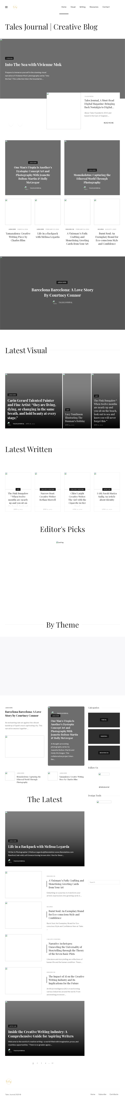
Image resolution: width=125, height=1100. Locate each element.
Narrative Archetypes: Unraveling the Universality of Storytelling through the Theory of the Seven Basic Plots (66, 948)
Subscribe (102, 1094)
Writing (82, 7)
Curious (9, 58)
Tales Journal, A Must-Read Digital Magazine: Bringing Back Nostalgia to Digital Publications (99, 104)
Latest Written (28, 449)
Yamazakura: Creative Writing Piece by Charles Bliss (18, 237)
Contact (106, 7)
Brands (101, 229)
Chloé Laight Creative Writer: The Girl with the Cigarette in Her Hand (77, 500)
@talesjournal (104, 787)
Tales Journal (35, 188)
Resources (94, 7)
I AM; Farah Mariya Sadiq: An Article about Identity (107, 496)
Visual (73, 7)
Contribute (114, 1094)
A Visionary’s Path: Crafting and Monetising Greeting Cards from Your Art (77, 238)
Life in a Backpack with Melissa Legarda (48, 235)
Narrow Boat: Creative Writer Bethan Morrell (48, 496)
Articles (106, 489)
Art (67, 410)
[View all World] (104, 720)
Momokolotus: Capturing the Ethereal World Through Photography (92, 178)
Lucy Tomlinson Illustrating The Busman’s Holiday (75, 417)
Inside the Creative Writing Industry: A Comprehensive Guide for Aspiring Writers (40, 1033)
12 (52, 1063)
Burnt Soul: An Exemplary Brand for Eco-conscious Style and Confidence (106, 238)
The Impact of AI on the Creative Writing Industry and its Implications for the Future (66, 980)
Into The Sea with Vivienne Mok (33, 64)
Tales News (88, 96)
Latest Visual (26, 350)
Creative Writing (48, 489)
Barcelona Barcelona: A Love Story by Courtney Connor (63, 292)
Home (63, 7)
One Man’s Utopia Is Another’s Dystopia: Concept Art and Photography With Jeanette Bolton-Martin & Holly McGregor (33, 174)
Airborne (33, 163)
